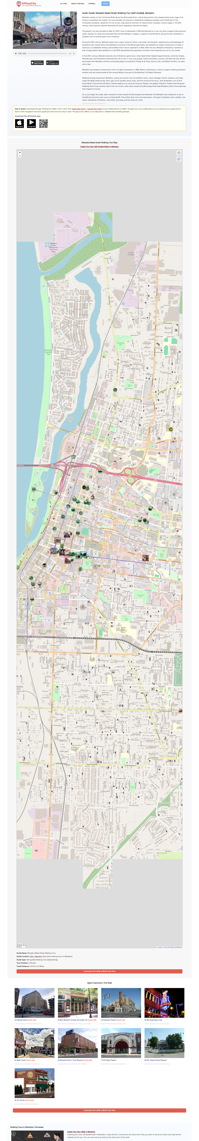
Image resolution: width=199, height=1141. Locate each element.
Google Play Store (95, 108)
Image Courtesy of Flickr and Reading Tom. (114, 1023)
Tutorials (91, 4)
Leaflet (159, 947)
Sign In (105, 4)
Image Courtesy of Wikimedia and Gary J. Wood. (72, 1064)
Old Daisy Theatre (109, 1060)
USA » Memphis (36, 956)
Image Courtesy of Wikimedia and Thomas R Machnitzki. (74, 1023)
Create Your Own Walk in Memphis (81, 1131)
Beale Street (21, 1060)
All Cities (63, 4)
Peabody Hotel (21, 1020)
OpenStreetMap (169, 947)
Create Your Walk (77, 4)
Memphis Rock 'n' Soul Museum (71, 1060)
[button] (67, 534)
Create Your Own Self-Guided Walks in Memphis (99, 146)
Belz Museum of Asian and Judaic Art (74, 1020)
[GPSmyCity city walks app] (29, 4)
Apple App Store (78, 108)
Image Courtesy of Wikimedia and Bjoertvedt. (28, 1023)
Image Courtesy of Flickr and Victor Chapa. (157, 1023)
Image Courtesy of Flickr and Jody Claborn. (27, 1064)
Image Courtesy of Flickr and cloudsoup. (26, 1104)
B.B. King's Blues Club (154, 1020)
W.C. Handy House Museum (157, 1060)
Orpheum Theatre (109, 1020)
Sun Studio (21, 1100)
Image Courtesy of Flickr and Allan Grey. (94, 103)
